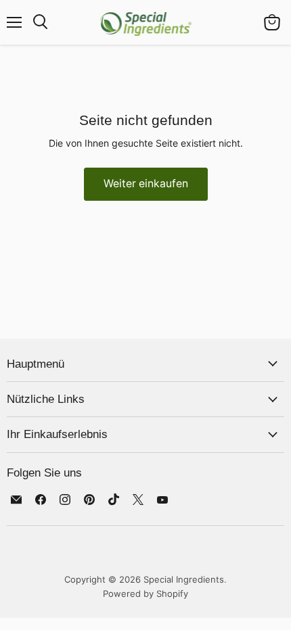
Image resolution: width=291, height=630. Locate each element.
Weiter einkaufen (146, 183)
